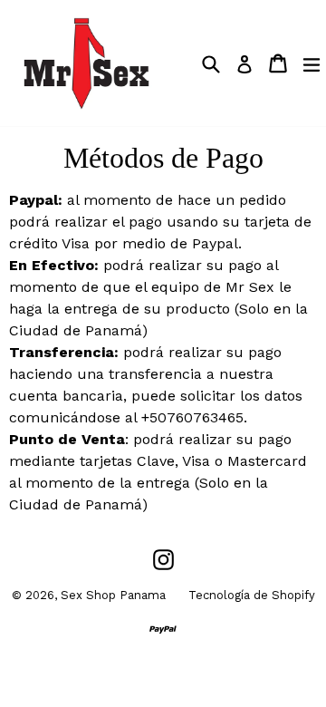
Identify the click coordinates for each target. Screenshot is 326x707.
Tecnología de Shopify (251, 595)
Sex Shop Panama (113, 595)
